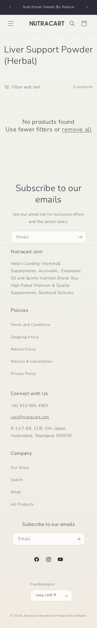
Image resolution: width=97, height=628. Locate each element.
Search (17, 479)
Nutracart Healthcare (40, 616)
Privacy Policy (23, 373)
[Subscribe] (80, 237)
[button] (11, 23)
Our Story (20, 467)
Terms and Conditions (31, 324)
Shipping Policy (25, 337)
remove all (77, 129)
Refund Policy (23, 349)
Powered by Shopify (72, 616)
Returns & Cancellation (32, 361)
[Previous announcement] (10, 7)
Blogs (16, 492)
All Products (22, 504)
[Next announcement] (87, 7)
